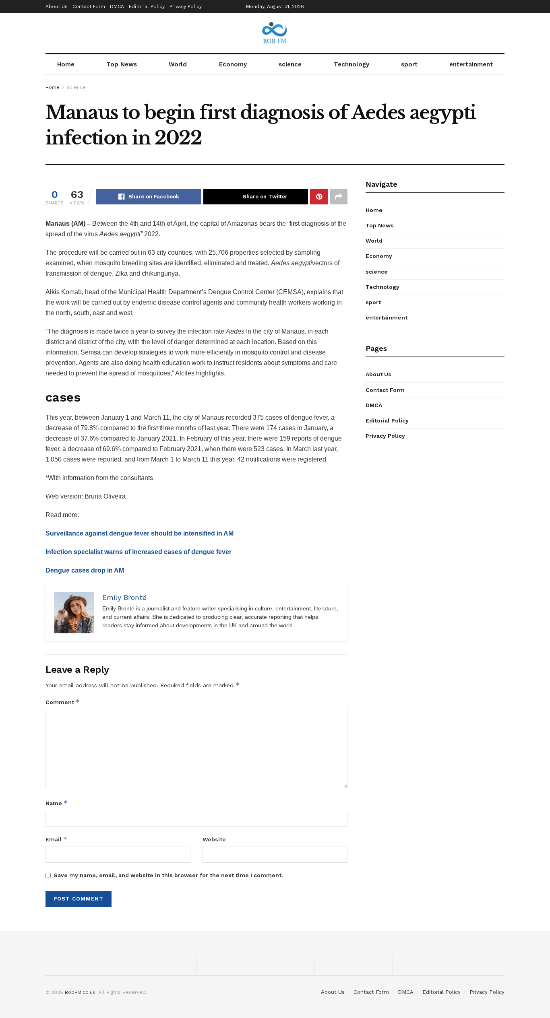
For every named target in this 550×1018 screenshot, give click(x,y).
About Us (56, 6)
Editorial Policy (147, 6)
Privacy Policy (186, 6)
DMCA (117, 6)
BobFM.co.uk (80, 992)
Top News (121, 64)
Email (56, 839)
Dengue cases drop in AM (84, 570)
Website (214, 839)
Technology (351, 64)
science (290, 64)
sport (409, 64)
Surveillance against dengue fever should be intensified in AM (139, 533)
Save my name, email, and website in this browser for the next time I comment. (168, 875)
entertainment (471, 64)
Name (56, 803)
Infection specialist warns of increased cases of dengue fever (138, 551)
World (178, 64)
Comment (62, 702)
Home (65, 64)
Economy (233, 64)
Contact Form (88, 6)
